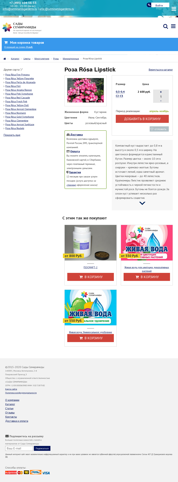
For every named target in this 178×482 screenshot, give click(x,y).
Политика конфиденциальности (21, 392)
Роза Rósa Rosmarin (15, 112)
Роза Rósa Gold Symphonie (19, 116)
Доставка (76, 134)
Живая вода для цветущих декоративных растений (146, 269)
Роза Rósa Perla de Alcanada (20, 82)
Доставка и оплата (16, 421)
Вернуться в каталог (161, 69)
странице (71, 184)
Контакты (11, 416)
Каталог (10, 404)
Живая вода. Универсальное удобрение (90, 332)
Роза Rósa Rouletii (14, 128)
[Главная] (5, 58)
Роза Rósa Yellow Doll (17, 105)
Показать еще (11, 135)
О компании (12, 400)
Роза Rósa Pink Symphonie (19, 93)
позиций (18, 47)
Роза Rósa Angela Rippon (18, 89)
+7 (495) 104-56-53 (22, 3)
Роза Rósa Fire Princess (17, 74)
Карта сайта (11, 389)
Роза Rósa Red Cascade (17, 97)
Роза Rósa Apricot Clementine (20, 109)
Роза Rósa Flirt (13, 86)
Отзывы (10, 412)
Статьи (9, 408)
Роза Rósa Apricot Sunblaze (19, 124)
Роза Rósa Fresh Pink (16, 101)
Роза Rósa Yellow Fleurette (19, 78)
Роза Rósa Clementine (16, 120)
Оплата (75, 151)
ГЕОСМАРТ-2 (91, 267)
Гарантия (75, 172)
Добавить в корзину (142, 119)
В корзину (93, 277)
